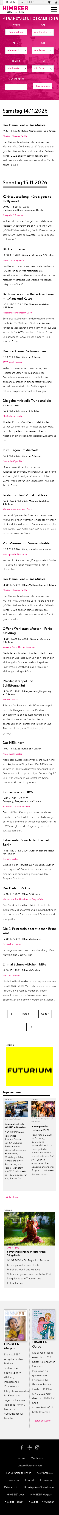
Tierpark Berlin (10, 859)
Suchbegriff (16, 79)
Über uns (20, 1458)
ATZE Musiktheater (12, 362)
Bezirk (16, 61)
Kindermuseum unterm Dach (17, 313)
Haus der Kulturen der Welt (17, 807)
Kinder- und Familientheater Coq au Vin (23, 899)
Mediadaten (37, 1458)
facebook (43, 2)
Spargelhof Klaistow (13, 215)
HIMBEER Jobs (15, 1494)
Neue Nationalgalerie (13, 260)
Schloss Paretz (10, 700)
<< (12, 1014)
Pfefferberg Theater (13, 416)
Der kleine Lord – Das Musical (24, 125)
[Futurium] (29, 1067)
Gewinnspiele (45, 1473)
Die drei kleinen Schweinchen (24, 351)
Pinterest (50, 2)
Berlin (10, 2)
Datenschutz (11, 1487)
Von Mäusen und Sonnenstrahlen (27, 543)
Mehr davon (12, 1197)
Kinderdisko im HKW (18, 792)
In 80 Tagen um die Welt (20, 450)
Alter (16, 43)
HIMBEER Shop (14, 1501)
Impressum (46, 1480)
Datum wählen (15, 32)
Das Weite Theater (12, 944)
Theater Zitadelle (11, 976)
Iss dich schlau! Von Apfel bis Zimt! (28, 495)
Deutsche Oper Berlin (14, 461)
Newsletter (12, 1480)
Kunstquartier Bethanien (15, 554)
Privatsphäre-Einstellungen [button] (39, 1487)
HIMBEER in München (41, 1501)
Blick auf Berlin (14, 249)
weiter (45, 1014)
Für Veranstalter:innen (18, 1473)
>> (30, 1027)
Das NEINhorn (13, 743)
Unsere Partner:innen (29, 1465)
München (28, 2)
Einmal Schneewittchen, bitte (24, 964)
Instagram (56, 2)
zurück (26, 1014)
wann (16, 25)
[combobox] (43, 32)
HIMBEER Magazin (41, 1494)
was (42, 25)
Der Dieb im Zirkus (16, 888)
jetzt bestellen (43, 1420)
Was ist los (13, 1248)
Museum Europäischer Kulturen (19, 647)
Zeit (43, 43)
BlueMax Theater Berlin (15, 136)
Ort (43, 61)
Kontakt (29, 1480)
